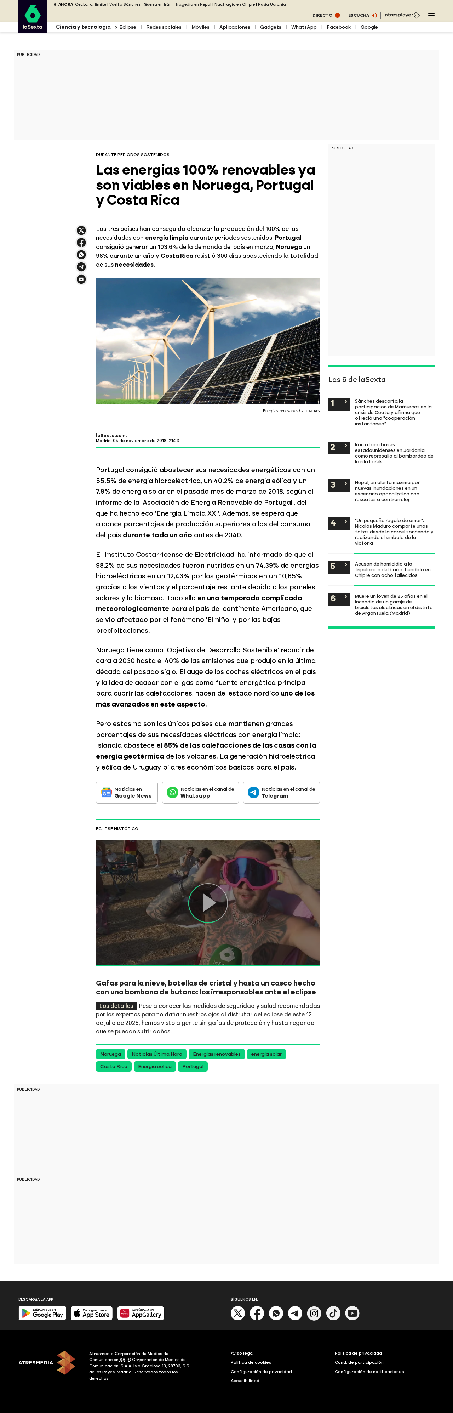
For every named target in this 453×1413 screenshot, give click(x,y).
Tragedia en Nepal (193, 4)
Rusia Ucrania (272, 4)
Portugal (192, 1066)
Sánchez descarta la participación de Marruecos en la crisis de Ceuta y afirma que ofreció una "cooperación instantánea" (393, 412)
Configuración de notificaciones (369, 1371)
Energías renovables (217, 1054)
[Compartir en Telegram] (81, 270)
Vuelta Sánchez (125, 4)
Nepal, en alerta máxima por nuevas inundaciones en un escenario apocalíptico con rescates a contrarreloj (387, 490)
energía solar (266, 1054)
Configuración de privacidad (261, 1371)
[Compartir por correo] (81, 282)
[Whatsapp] (276, 1319)
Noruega (110, 1054)
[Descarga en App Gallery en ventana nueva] (141, 1319)
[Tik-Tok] (333, 1319)
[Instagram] (314, 1319)
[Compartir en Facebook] (81, 246)
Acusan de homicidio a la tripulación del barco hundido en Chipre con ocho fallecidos (393, 569)
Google (369, 27)
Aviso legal (242, 1353)
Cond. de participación (359, 1362)
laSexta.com (111, 435)
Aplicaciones (234, 27)
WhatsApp (304, 27)
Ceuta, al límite (90, 4)
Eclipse (127, 27)
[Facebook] (257, 1319)
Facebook (339, 27)
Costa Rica (113, 1066)
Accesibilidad (245, 1380)
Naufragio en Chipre (234, 4)
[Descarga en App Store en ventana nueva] (91, 1319)
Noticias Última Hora (157, 1054)
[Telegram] (295, 1319)
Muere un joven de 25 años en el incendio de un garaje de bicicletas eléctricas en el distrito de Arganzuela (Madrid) (394, 604)
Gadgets (270, 27)
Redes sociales (164, 27)
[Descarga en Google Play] (42, 1319)
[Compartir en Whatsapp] (81, 258)
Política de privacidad (358, 1353)
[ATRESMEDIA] (49, 1367)
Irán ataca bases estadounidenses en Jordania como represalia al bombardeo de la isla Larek (394, 453)
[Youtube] (352, 1319)
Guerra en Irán (158, 4)
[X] (81, 234)
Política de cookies (251, 1362)
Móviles (200, 27)
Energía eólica (155, 1066)
